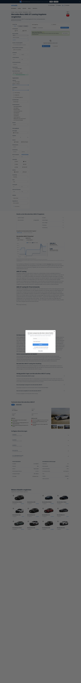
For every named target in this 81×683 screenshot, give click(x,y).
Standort (14, 122)
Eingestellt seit (15, 200)
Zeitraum (18, 238)
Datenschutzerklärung (44, 347)
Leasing (16, 12)
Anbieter (14, 195)
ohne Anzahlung (17, 92)
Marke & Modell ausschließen (17, 47)
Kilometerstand (15, 144)
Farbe (13, 179)
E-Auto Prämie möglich (18, 68)
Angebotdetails (15, 78)
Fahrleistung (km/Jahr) (16, 62)
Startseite (12, 12)
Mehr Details (65, 33)
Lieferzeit (14, 80)
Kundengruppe (15, 28)
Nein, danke (40, 350)
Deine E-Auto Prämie (16, 71)
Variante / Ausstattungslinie (17, 42)
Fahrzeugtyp (14, 130)
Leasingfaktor (14, 87)
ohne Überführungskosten (19, 97)
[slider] (28, 90)
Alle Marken (20, 12)
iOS (50, 1)
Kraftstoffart (14, 159)
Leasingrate (14, 52)
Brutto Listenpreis (20, 154)
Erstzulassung (14, 149)
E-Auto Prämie (15, 67)
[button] (51, 5)
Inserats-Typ (14, 24)
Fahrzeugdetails (15, 128)
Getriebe (14, 169)
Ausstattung (14, 174)
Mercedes (49, 264)
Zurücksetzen (17, 206)
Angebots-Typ (28, 238)
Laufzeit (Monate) (15, 57)
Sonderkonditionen (15, 104)
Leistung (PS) (14, 184)
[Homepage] (14, 5)
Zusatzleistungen (15, 99)
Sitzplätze (14, 135)
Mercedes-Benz (25, 12)
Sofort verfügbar (17, 81)
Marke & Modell (15, 33)
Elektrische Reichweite (16, 189)
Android (55, 1)
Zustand (13, 139)
